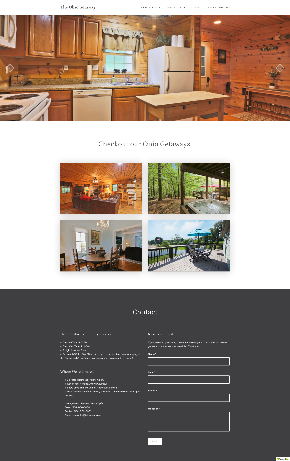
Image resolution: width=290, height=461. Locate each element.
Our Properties (149, 7)
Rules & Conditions (219, 7)
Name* (152, 354)
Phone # (153, 390)
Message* (154, 408)
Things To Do (174, 7)
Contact (196, 7)
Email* (151, 372)
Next (280, 68)
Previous (10, 68)
